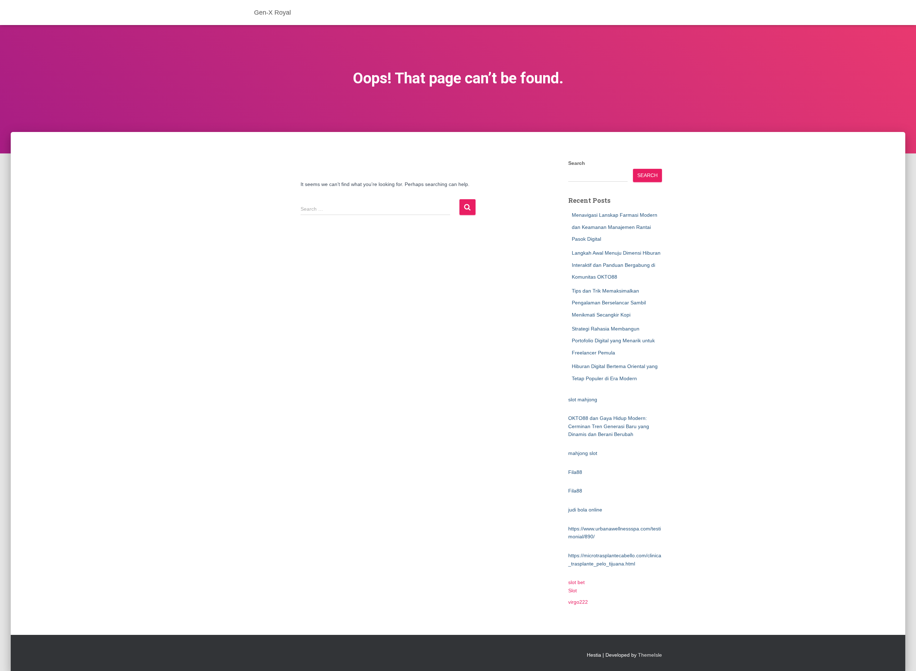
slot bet (576, 582)
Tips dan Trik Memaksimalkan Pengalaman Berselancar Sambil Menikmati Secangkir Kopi (609, 303)
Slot (572, 590)
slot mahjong (582, 399)
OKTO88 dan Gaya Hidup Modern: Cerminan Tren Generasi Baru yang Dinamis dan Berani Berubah (608, 426)
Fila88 (575, 472)
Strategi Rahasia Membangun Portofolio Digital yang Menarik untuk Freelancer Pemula (613, 341)
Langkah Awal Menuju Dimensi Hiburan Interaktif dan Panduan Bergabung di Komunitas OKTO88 (616, 265)
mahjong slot (582, 453)
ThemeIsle (650, 655)
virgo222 (578, 602)
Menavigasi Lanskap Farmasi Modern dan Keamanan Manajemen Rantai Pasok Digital (614, 227)
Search (576, 163)
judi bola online (585, 510)
